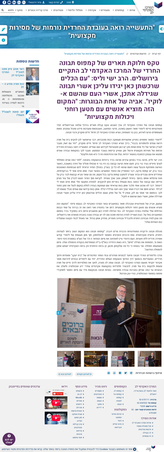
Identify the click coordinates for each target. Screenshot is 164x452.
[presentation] (160, 313)
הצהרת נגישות (76, 410)
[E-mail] (131, 373)
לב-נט (79, 394)
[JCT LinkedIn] (14, 2)
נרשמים (79, 390)
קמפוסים (119, 10)
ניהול (119, 420)
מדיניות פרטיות (79, 432)
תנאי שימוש (77, 437)
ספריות (79, 400)
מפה (68, 2)
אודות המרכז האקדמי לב (141, 422)
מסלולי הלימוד (75, 10)
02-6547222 (142, 403)
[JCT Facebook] (4, 2)
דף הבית (156, 54)
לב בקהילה (147, 432)
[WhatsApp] (114, 373)
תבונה (119, 404)
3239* (142, 406)
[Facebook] (120, 373)
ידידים (99, 407)
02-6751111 (144, 399)
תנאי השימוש (8, 449)
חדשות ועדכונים (138, 54)
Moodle (79, 397)
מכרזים (79, 407)
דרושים (79, 404)
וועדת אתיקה (77, 414)
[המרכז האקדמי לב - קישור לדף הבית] (150, 8)
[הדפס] (109, 373)
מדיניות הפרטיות (25, 449)
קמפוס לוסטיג (118, 399)
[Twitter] (126, 373)
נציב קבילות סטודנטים (77, 426)
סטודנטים (58, 10)
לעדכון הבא (65, 374)
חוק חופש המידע (78, 419)
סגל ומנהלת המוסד (143, 426)
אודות (132, 10)
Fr (24, 2)
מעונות (99, 397)
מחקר (99, 404)
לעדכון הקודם (83, 374)
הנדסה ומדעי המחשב (116, 416)
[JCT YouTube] (9, 2)
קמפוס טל (117, 394)
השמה (99, 400)
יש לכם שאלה (9, 441)
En (19, 2)
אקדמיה (91, 10)
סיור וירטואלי (34, 2)
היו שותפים (146, 436)
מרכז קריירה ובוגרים (37, 10)
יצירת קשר (54, 2)
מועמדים (105, 10)
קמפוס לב (117, 390)
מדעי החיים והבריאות (117, 426)
